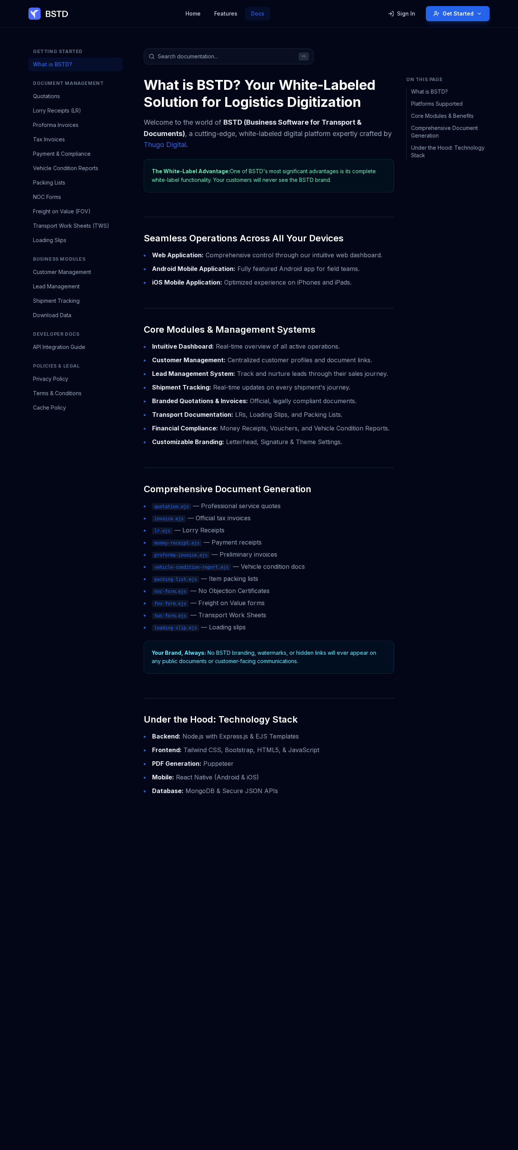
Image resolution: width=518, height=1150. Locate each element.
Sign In (406, 13)
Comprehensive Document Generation (444, 132)
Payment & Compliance (62, 153)
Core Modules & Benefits (442, 116)
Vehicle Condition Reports (65, 168)
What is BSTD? (52, 64)
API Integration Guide (59, 347)
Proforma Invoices (55, 125)
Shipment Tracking (56, 300)
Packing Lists (49, 182)
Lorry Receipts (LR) (57, 110)
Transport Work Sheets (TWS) (71, 225)
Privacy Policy (50, 379)
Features (225, 13)
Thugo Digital (165, 145)
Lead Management (56, 286)
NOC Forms (47, 197)
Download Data (52, 315)
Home (193, 13)
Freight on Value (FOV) (62, 211)
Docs (257, 13)
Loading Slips (49, 240)
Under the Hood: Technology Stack (448, 151)
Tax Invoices (49, 139)
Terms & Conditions (57, 393)
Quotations (46, 96)
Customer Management (62, 272)
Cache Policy (49, 407)
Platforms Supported (437, 103)
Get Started (458, 13)
